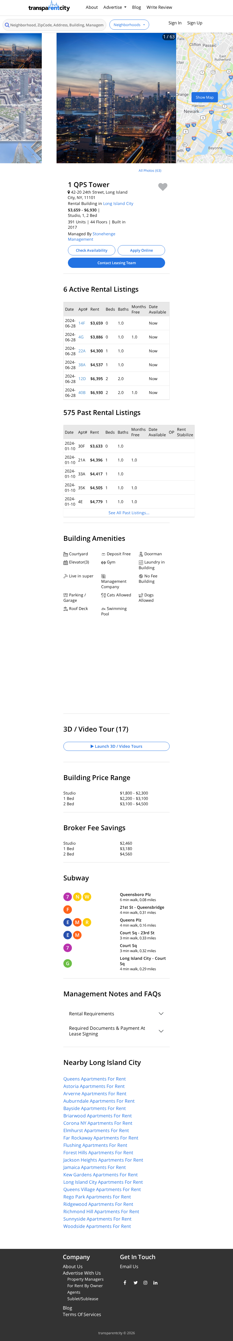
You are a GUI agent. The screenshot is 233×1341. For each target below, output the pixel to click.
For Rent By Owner (85, 1285)
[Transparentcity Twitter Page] (134, 1282)
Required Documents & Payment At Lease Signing (107, 1031)
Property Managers (85, 1279)
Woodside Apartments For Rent (97, 1226)
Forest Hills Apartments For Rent (98, 1152)
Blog (136, 7)
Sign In (175, 23)
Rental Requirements (91, 1013)
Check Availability (91, 250)
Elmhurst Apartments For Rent (96, 1130)
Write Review (159, 7)
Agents (73, 1292)
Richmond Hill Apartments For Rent (101, 1211)
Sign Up (194, 23)
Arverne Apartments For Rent (94, 1093)
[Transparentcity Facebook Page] (124, 1282)
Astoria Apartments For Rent (94, 1086)
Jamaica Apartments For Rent (94, 1167)
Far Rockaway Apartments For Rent (100, 1138)
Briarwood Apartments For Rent (97, 1116)
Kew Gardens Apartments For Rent (100, 1174)
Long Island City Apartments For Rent (103, 1182)
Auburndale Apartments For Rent (99, 1101)
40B (82, 392)
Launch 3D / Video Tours (118, 746)
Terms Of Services (82, 1314)
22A (82, 350)
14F (81, 323)
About (92, 7)
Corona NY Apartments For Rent (97, 1123)
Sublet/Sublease (82, 1298)
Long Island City (118, 203)
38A (82, 364)
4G (81, 337)
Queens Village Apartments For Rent (102, 1189)
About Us (73, 1266)
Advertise (113, 7)
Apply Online (141, 250)
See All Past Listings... (129, 512)
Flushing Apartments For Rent (95, 1145)
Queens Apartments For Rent (94, 1079)
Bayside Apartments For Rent (94, 1108)
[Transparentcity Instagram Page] (144, 1282)
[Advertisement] (47, 203)
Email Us (129, 1266)
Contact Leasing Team (116, 262)
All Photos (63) (150, 170)
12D (82, 378)
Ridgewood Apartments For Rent (98, 1204)
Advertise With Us (82, 1273)
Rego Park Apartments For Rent (97, 1197)
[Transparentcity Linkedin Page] (154, 1282)
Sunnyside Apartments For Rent (97, 1219)
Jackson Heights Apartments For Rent (103, 1160)
